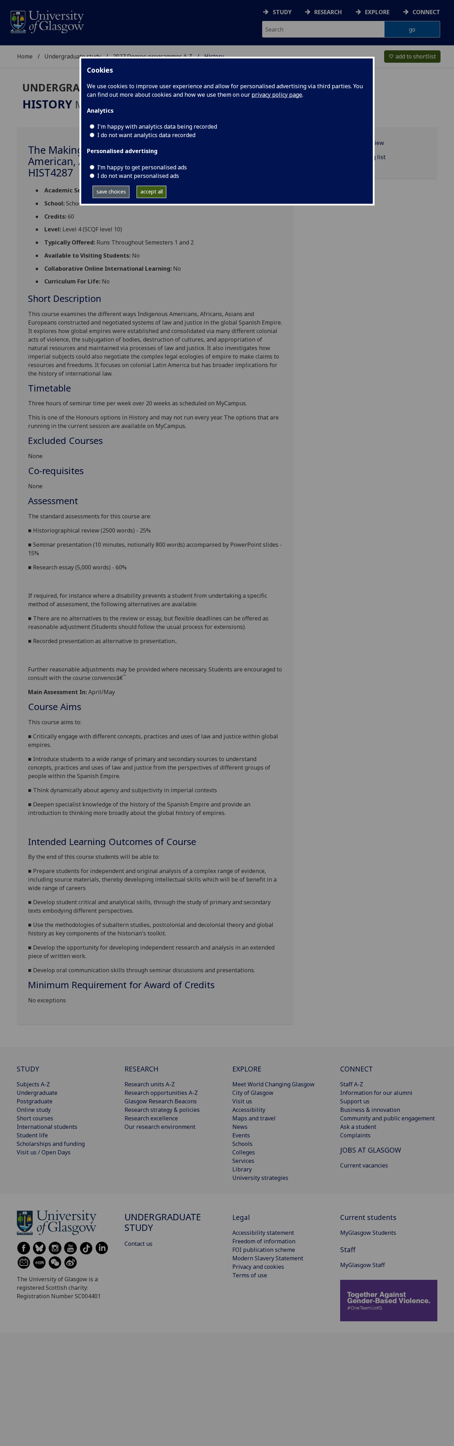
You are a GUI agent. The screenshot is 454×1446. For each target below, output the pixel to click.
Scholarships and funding (51, 1144)
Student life (32, 1135)
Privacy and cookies (258, 1267)
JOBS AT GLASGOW (370, 1150)
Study (282, 12)
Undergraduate (37, 1093)
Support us (355, 1101)
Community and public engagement (387, 1118)
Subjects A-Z (33, 1084)
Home (25, 56)
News (240, 1127)
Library (242, 1169)
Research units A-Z (149, 1084)
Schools (242, 1144)
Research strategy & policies (162, 1110)
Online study (34, 1110)
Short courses (35, 1118)
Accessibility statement (263, 1233)
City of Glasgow (252, 1093)
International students (47, 1127)
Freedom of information (263, 1241)
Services (243, 1161)
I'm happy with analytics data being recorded (157, 126)
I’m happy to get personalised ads (142, 167)
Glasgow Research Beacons (160, 1101)
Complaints (355, 1135)
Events (241, 1135)
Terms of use (249, 1275)
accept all (151, 191)
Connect (426, 12)
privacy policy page (276, 95)
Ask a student (358, 1127)
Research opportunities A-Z (161, 1093)
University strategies (260, 1178)
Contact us (138, 1244)
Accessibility (248, 1110)
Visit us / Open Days (44, 1152)
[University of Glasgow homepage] (46, 21)
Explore (377, 12)
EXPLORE (246, 1069)
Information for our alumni (376, 1093)
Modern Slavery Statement (267, 1258)
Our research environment (159, 1127)
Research (328, 12)
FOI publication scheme (263, 1250)
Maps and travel (254, 1118)
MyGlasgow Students (368, 1233)
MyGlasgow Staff (362, 1265)
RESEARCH (141, 1069)
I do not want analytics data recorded (146, 135)
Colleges (243, 1152)
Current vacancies (364, 1165)
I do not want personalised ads (138, 176)
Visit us (242, 1101)
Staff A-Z (351, 1084)
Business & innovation (370, 1110)
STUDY (28, 1069)
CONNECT (356, 1069)
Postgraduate (34, 1101)
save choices (111, 191)
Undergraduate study (72, 56)
